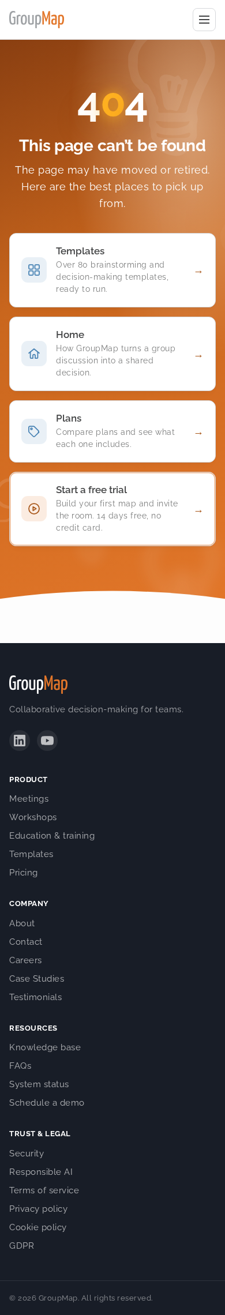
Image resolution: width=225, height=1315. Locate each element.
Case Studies (36, 979)
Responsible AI (41, 1172)
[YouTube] (47, 740)
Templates (31, 854)
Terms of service (44, 1190)
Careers (25, 960)
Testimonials (35, 997)
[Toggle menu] (204, 19)
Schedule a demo (47, 1103)
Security (26, 1153)
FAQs (20, 1066)
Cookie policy (38, 1227)
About (22, 923)
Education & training (52, 836)
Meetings (28, 799)
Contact (26, 942)
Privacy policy (38, 1209)
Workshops (33, 817)
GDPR (21, 1246)
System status (39, 1084)
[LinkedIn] (19, 740)
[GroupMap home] (36, 19)
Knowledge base (45, 1047)
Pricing (23, 872)
